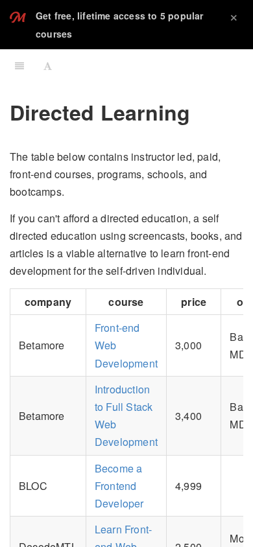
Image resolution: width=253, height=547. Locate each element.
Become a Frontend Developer (119, 486)
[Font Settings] (48, 65)
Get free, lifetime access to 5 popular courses (120, 24)
